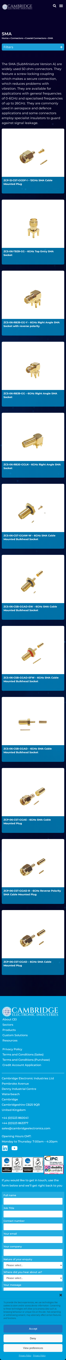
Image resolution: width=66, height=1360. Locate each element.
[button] (60, 1295)
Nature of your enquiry (18, 1259)
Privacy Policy (25, 1355)
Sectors (7, 1024)
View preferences (33, 1347)
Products (9, 1030)
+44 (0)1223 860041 (15, 1118)
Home (5, 38)
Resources (9, 1040)
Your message (12, 1285)
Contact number (14, 1220)
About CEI (9, 1019)
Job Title (9, 1208)
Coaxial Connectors (35, 38)
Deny (33, 1338)
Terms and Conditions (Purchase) (26, 1059)
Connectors (17, 38)
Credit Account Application (21, 1065)
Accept (33, 1328)
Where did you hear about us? (23, 1272)
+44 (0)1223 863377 (15, 1123)
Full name (10, 1195)
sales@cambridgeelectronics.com (26, 1128)
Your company (13, 1246)
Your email (10, 1233)
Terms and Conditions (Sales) (22, 1054)
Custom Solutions (15, 1035)
